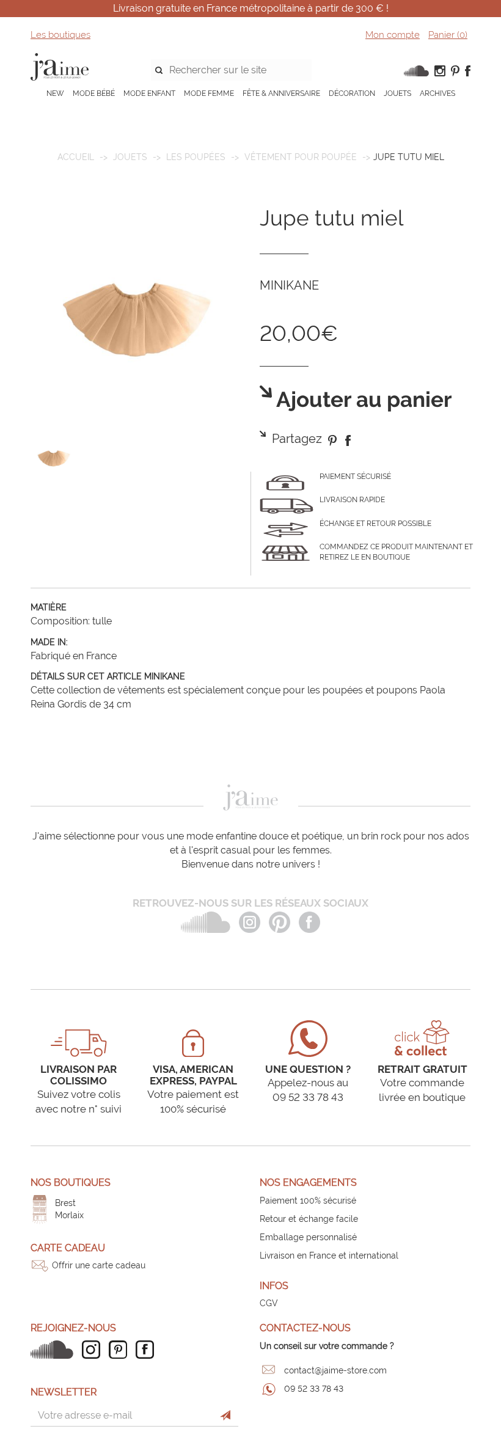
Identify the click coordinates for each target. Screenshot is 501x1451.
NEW (55, 93)
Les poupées (195, 157)
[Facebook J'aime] (148, 1349)
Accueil (75, 157)
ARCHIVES (437, 93)
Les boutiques (60, 34)
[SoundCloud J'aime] (55, 1349)
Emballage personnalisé (308, 1237)
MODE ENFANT (149, 93)
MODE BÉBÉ (94, 93)
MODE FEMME (209, 93)
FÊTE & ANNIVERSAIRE (281, 93)
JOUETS (397, 93)
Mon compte (392, 34)
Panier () (447, 34)
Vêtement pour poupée (300, 157)
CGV (269, 1303)
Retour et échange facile (309, 1219)
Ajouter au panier (362, 399)
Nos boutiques (71, 1182)
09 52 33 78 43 (313, 1389)
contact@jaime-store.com (335, 1370)
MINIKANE (289, 285)
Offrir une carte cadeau (98, 1265)
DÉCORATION (352, 93)
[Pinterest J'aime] (121, 1349)
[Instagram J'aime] (94, 1349)
